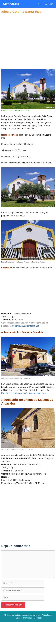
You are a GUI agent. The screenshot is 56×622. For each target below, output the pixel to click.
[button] (39, 4)
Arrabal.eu (11, 4)
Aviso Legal (35, 615)
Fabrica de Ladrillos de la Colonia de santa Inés (23, 393)
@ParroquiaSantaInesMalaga (25, 326)
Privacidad (27, 618)
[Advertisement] (28, 41)
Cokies (19, 618)
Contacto (38, 618)
